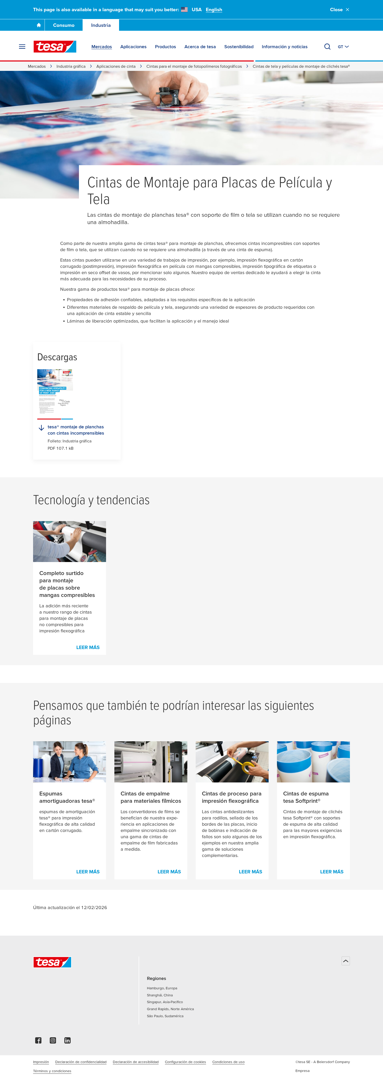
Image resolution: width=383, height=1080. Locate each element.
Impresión (41, 1062)
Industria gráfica (71, 66)
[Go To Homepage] (39, 25)
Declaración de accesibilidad (136, 1062)
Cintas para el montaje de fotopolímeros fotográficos (194, 66)
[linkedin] (67, 1042)
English (214, 9)
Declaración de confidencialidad (81, 1062)
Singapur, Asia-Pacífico (165, 1002)
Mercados (37, 66)
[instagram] (53, 1042)
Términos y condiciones (52, 1071)
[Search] (327, 46)
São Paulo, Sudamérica (165, 1016)
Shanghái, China (160, 995)
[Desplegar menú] (22, 46)
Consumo (64, 25)
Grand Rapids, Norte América (170, 1009)
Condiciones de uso (228, 1062)
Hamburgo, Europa (162, 988)
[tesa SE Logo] (55, 46)
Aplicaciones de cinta (115, 66)
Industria (101, 25)
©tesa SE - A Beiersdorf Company (322, 1062)
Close (336, 9)
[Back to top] (346, 960)
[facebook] (38, 1042)
